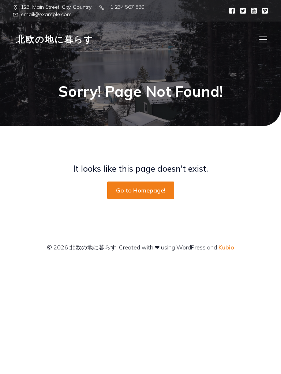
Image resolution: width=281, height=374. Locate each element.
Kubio (226, 247)
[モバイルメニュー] (263, 39)
